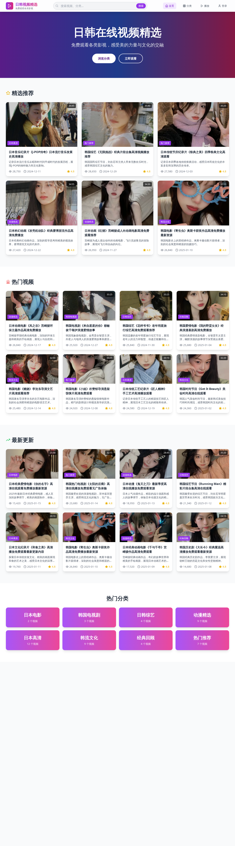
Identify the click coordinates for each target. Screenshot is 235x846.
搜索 (141, 6)
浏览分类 (104, 58)
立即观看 (131, 58)
